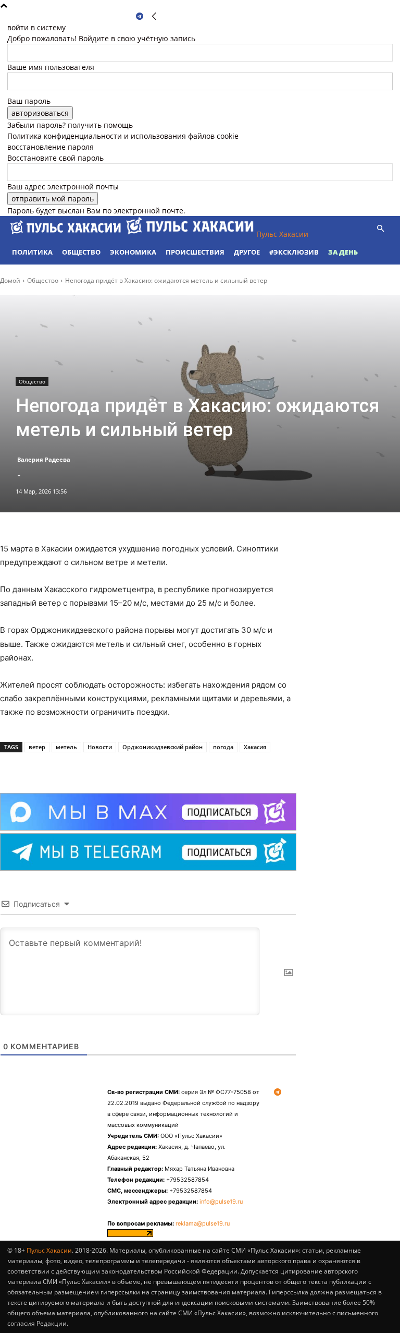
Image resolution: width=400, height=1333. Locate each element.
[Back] (154, 16)
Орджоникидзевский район (162, 747)
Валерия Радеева (43, 459)
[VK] (116, 766)
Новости (100, 747)
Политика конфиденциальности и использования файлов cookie (123, 136)
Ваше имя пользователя (50, 67)
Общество (81, 252)
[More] (141, 766)
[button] (380, 229)
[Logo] (66, 234)
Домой (10, 280)
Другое (247, 252)
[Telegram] (139, 16)
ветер (37, 747)
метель (66, 747)
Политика (32, 252)
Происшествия (195, 252)
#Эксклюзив (294, 252)
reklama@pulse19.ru (203, 1223)
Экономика (133, 252)
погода (223, 747)
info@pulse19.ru (221, 1201)
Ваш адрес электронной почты (63, 186)
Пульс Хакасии (49, 1250)
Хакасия (255, 747)
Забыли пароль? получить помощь (70, 125)
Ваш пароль (29, 101)
